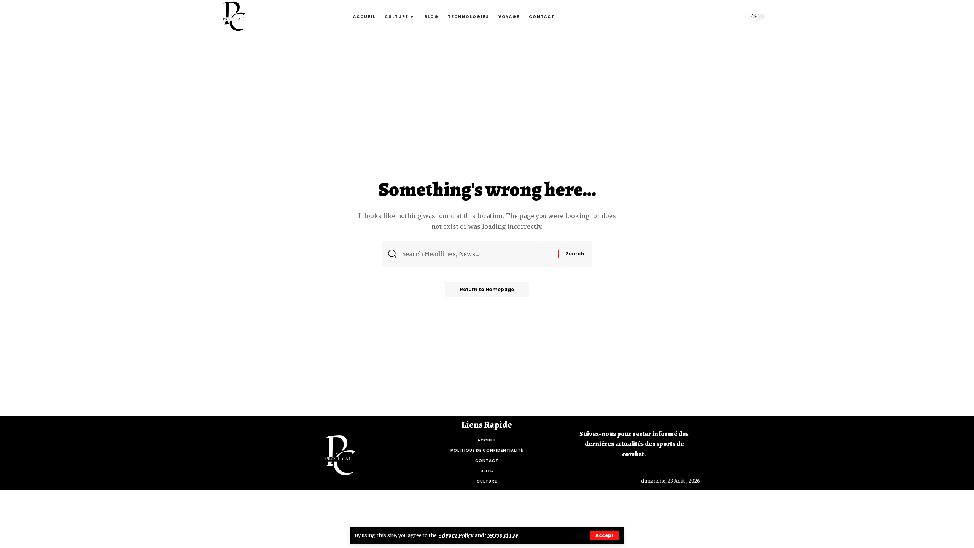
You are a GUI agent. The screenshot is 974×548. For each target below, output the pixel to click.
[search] (735, 16)
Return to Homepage (487, 289)
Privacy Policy (456, 535)
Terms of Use (501, 535)
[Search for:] (477, 254)
